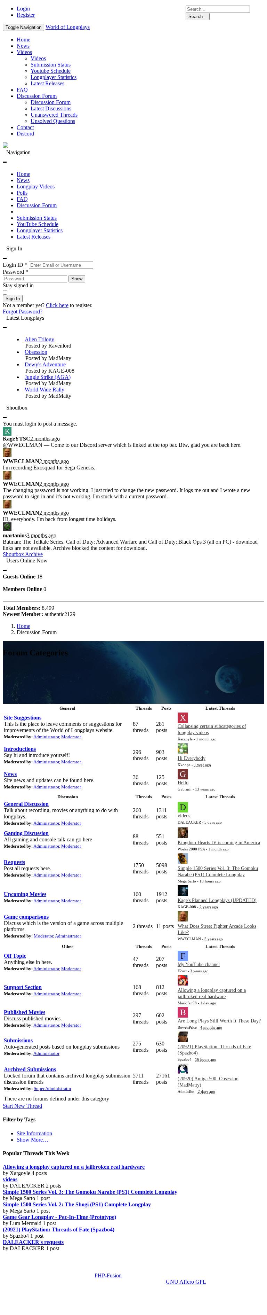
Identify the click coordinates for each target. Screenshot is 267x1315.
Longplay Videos (36, 186)
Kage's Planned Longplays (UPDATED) (217, 900)
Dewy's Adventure (45, 364)
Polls (22, 193)
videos (184, 815)
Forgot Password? (22, 311)
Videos (24, 52)
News (23, 46)
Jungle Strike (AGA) (48, 377)
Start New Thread (22, 1106)
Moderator (71, 736)
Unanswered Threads (54, 115)
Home (23, 39)
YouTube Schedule (37, 224)
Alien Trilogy (39, 339)
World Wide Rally (44, 389)
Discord (25, 134)
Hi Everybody (191, 758)
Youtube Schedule (51, 71)
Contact (25, 127)
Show (76, 278)
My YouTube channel (199, 964)
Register (26, 15)
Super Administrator (52, 1088)
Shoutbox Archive (23, 554)
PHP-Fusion (108, 1275)
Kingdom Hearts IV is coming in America (219, 842)
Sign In (13, 298)
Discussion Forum (37, 96)
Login (23, 8)
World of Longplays (68, 27)
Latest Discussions (51, 108)
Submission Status (51, 65)
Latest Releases (47, 83)
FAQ (22, 90)
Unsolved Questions (53, 121)
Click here (57, 305)
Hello (183, 782)
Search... (197, 16)
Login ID (15, 265)
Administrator (46, 736)
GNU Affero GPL (186, 1282)
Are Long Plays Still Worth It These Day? (219, 1021)
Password (15, 272)
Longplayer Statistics (53, 77)
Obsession (36, 352)
